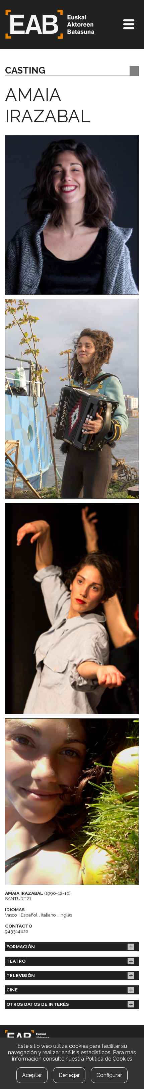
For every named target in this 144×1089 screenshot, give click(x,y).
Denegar (69, 1075)
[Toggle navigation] (129, 24)
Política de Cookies (108, 1059)
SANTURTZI (18, 898)
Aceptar (32, 1075)
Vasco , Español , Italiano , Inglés (38, 915)
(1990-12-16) (38, 893)
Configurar (109, 1075)
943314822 (16, 931)
